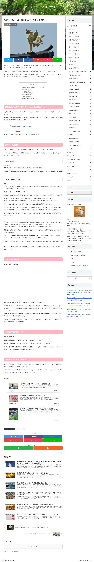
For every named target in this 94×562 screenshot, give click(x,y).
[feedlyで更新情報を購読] (18, 448)
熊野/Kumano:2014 (80, 89)
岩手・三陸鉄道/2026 (80, 40)
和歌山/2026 (80, 29)
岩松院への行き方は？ (27, 94)
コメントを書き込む (33, 546)
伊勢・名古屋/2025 (80, 54)
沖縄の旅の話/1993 (80, 138)
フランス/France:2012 (80, 106)
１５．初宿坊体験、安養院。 (75, 251)
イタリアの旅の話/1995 (80, 145)
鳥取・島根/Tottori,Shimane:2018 (80, 71)
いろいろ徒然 (79, 166)
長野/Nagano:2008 (80, 127)
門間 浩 (77, 300)
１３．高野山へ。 (72, 258)
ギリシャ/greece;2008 (80, 131)
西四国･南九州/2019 (80, 68)
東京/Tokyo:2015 (80, 85)
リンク (18, 131)
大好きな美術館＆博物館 (10, 429)
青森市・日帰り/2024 (80, 57)
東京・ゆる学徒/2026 (80, 43)
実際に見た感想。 (26, 89)
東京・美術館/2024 (80, 61)
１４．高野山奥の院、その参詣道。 (76, 255)
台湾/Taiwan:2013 (80, 99)
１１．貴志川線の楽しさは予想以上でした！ (79, 266)
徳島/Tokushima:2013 (80, 103)
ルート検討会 (79, 148)
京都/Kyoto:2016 (80, 78)
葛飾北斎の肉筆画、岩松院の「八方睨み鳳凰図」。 (34, 87)
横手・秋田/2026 (80, 33)
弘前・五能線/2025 (80, 50)
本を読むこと (79, 163)
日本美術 (23, 429)
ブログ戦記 (79, 177)
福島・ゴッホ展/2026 (80, 36)
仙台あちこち (79, 155)
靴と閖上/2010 (80, 117)
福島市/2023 (80, 64)
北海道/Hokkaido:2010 (80, 120)
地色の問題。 (27, 91)
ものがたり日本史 (79, 173)
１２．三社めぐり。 (72, 262)
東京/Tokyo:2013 (80, 96)
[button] (90, 278)
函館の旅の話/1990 (80, 141)
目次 (31, 84)
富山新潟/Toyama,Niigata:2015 (80, 82)
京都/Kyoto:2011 (80, 110)
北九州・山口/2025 (80, 47)
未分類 (79, 180)
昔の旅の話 (79, 134)
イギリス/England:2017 (80, 75)
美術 (18, 429)
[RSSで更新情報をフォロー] (48, 448)
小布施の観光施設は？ (27, 96)
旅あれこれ (79, 152)
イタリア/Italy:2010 (80, 113)
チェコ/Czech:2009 (80, 124)
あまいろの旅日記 (79, 26)
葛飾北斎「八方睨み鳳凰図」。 (29, 98)
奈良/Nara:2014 (80, 92)
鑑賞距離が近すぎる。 (29, 92)
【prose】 (79, 170)
